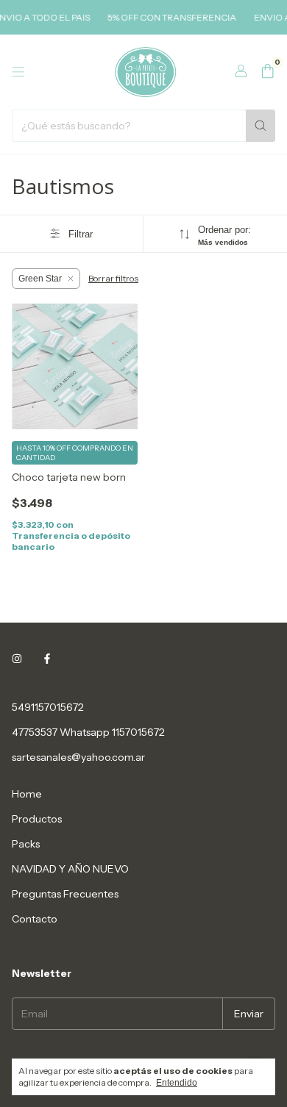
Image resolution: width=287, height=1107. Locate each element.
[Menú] (18, 72)
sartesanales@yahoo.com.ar (78, 757)
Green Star (40, 278)
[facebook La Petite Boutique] (47, 658)
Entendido (176, 1083)
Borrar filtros (113, 278)
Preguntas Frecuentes (65, 893)
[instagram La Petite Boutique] (17, 658)
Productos (37, 818)
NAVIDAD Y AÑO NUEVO (70, 868)
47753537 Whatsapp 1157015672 (88, 732)
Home (27, 793)
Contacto (34, 918)
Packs (26, 843)
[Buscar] (260, 126)
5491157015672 (48, 707)
